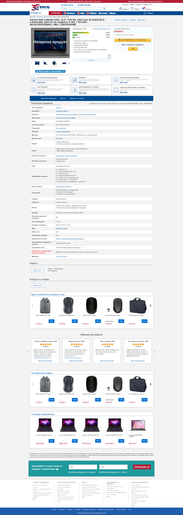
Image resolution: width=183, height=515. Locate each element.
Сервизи (132, 4)
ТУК (132, 48)
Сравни (133, 20)
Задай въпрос (106, 28)
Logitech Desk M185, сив (66, 315)
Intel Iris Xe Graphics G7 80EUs (65, 118)
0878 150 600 (85, 5)
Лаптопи (39, 17)
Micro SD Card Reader (63, 186)
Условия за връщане (63, 485)
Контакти (138, 4)
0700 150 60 (68, 5)
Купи (51, 321)
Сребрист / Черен (61, 228)
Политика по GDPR (113, 490)
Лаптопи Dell (47, 17)
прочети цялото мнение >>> (42, 358)
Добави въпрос (38, 285)
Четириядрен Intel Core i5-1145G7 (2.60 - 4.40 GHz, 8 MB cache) (76, 114)
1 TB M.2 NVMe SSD (62, 131)
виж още (91, 60)
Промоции (55, 13)
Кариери (145, 4)
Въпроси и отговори (77, 98)
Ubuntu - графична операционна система (69, 238)
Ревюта (62, 98)
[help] (57, 469)
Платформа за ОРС (63, 491)
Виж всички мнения (45, 361)
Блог (151, 4)
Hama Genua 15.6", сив (43, 315)
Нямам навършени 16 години (113, 472)
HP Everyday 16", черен (136, 315)
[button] (124, 9)
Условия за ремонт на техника (42, 493)
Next (69, 63)
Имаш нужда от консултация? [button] (50, 71)
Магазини (125, 4)
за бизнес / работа (62, 111)
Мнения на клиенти (89, 509)
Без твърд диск (60, 128)
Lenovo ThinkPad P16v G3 (44, 435)
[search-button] (104, 8)
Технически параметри (48, 98)
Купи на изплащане (63, 493)
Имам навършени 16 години (83, 472)
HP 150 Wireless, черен (113, 315)
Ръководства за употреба (139, 495)
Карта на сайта (121, 509)
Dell (100, 103)
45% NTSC (59, 138)
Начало (54, 509)
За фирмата (110, 488)
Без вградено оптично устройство (66, 155)
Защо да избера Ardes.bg (115, 486)
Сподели (142, 20)
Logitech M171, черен (89, 315)
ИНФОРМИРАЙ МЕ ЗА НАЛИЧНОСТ (133, 40)
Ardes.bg (32, 17)
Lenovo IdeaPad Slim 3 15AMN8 (136, 435)
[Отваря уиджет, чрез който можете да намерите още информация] (170, 504)
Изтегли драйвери (61, 256)
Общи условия (136, 485)
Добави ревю (97, 28)
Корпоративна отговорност (105, 509)
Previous (31, 63)
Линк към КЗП (61, 495)
